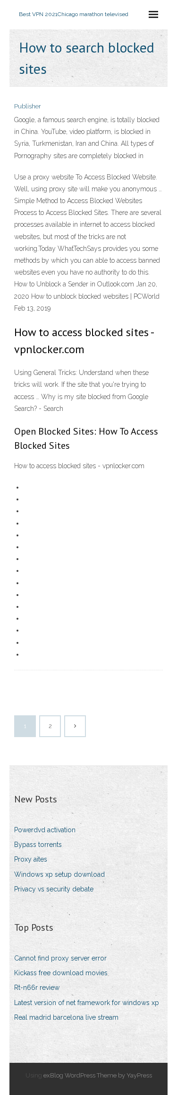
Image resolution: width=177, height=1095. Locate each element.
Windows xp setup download (59, 874)
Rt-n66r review (36, 987)
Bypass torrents (38, 844)
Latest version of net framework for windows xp (86, 1002)
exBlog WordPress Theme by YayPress (97, 1075)
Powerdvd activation (45, 830)
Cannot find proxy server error (60, 958)
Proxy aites (30, 859)
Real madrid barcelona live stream (66, 1017)
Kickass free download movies (61, 973)
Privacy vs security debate (53, 889)
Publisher (27, 106)
